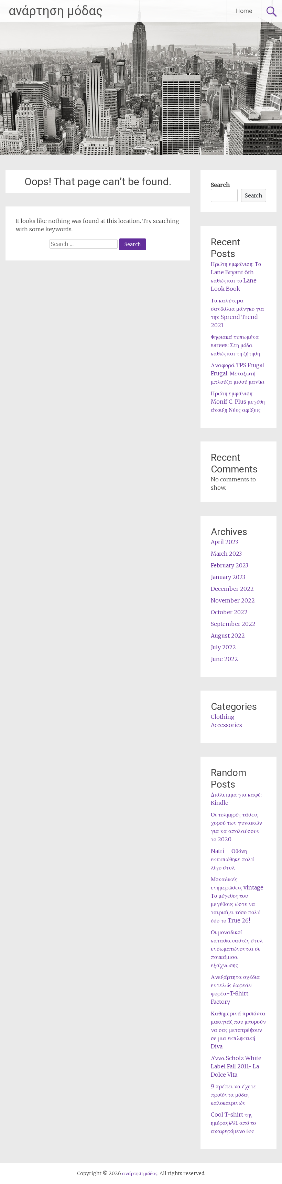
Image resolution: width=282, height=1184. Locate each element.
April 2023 (224, 541)
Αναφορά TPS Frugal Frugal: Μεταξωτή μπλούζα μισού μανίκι (237, 373)
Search (220, 184)
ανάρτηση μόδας (56, 11)
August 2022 (228, 635)
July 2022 (223, 647)
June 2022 (224, 658)
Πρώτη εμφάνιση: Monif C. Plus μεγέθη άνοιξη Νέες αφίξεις (238, 401)
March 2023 (226, 553)
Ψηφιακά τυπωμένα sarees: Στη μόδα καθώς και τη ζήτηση (235, 345)
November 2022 (233, 600)
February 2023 (229, 565)
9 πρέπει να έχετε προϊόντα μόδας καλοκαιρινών (233, 1094)
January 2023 (228, 577)
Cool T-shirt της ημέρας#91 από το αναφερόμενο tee (233, 1122)
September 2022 (233, 623)
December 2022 (232, 588)
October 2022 (229, 612)
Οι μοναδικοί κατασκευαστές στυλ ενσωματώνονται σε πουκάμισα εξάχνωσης (237, 949)
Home (244, 10)
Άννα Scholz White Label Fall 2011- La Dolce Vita (236, 1066)
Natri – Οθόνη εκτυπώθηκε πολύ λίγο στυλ (232, 859)
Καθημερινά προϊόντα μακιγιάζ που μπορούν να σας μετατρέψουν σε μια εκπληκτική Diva (238, 1030)
